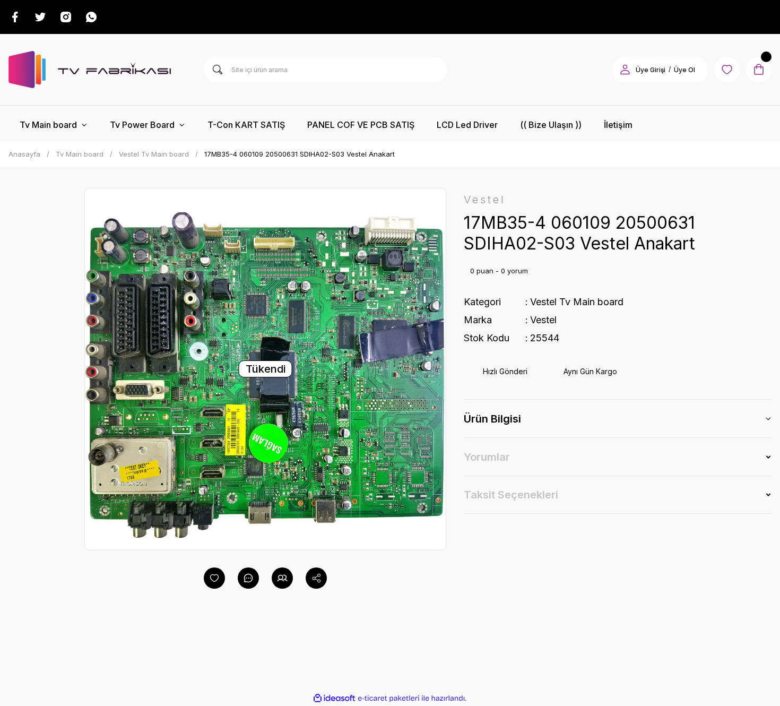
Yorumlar (487, 457)
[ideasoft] (334, 698)
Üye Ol (684, 70)
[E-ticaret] (389, 698)
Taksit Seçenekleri (511, 494)
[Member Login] (625, 69)
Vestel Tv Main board (576, 301)
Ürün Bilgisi (492, 418)
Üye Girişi (650, 70)
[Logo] (89, 69)
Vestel (543, 319)
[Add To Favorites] (214, 578)
